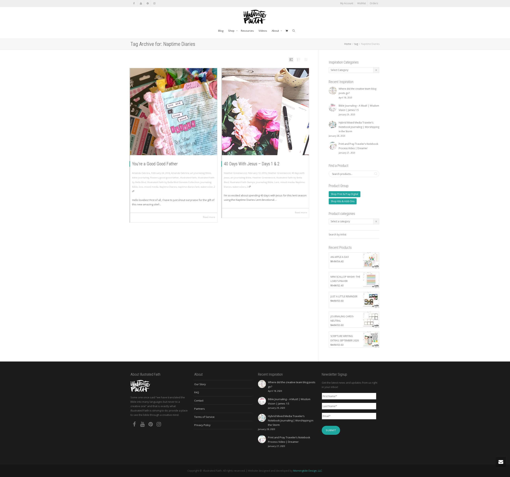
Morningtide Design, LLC (307, 470)
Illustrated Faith (188, 177)
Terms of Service (204, 417)
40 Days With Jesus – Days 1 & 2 (252, 163)
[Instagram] (154, 3)
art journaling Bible (200, 172)
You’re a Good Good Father (155, 163)
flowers (154, 177)
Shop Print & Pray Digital (344, 194)
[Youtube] (140, 3)
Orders (374, 3)
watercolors (239, 186)
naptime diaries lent (188, 186)
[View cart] (286, 31)
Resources (247, 30)
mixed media (151, 186)
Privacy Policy (202, 425)
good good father (169, 177)
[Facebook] (134, 3)
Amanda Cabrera (180, 172)
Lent (276, 182)
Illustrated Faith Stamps (242, 182)
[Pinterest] (147, 3)
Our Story (200, 384)
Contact (198, 400)
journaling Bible (264, 182)
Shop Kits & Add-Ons (342, 201)
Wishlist (361, 3)
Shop (231, 30)
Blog (220, 30)
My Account (346, 3)
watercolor (207, 186)
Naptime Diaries (168, 186)
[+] (173, 111)
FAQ (196, 392)
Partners (199, 408)
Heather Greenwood (279, 172)
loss (141, 186)
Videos (263, 30)
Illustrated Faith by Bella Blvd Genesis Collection (173, 182)
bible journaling (140, 177)
